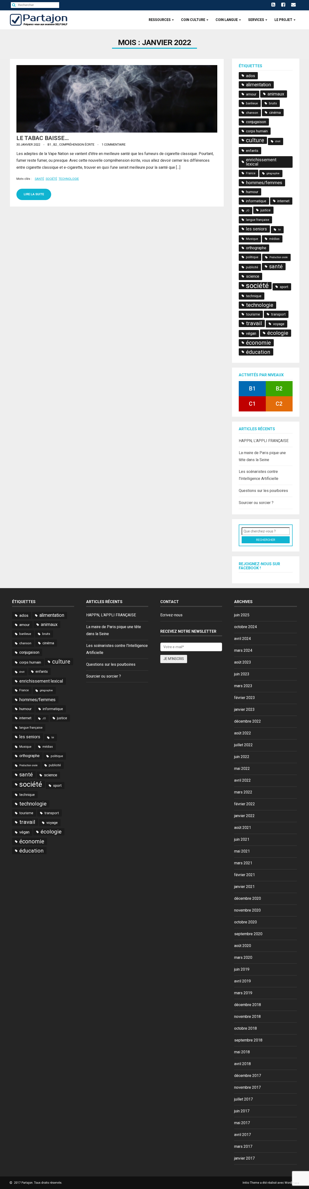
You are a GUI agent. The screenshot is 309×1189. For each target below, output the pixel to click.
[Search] (15, 5)
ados (250, 75)
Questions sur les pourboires (263, 490)
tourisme (253, 314)
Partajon (27, 1182)
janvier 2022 (244, 815)
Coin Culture (193, 20)
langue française (257, 220)
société (51, 179)
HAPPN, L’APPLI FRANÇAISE (263, 440)
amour (251, 94)
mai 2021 (242, 851)
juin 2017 (241, 1111)
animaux (275, 94)
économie (258, 342)
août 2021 (242, 827)
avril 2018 (242, 1063)
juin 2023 (241, 674)
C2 (279, 404)
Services (256, 20)
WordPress (292, 1182)
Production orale (278, 257)
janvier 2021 (244, 886)
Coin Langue (227, 20)
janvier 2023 (244, 709)
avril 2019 (242, 981)
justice (265, 210)
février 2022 (244, 804)
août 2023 (242, 662)
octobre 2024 (245, 627)
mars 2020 (243, 957)
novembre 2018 (247, 1016)
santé (39, 179)
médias (274, 239)
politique (252, 257)
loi (279, 229)
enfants (252, 150)
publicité (252, 267)
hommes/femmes (264, 182)
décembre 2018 (247, 1004)
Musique (252, 239)
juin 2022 (241, 756)
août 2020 (242, 945)
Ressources (160, 20)
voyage (278, 324)
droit (277, 141)
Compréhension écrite (76, 144)
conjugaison (256, 122)
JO (247, 210)
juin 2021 (241, 839)
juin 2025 (241, 615)
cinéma (275, 112)
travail (254, 323)
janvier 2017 (244, 1158)
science (252, 276)
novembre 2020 (247, 910)
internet (283, 201)
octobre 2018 (245, 1028)
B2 (55, 144)
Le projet (283, 20)
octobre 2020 (245, 922)
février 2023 (244, 697)
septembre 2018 (248, 1040)
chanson (252, 112)
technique (253, 296)
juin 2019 (241, 969)
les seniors (256, 229)
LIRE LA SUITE (34, 194)
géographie (273, 173)
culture (255, 140)
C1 (252, 404)
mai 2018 (242, 1052)
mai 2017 (242, 1123)
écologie (277, 333)
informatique (256, 201)
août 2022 (242, 733)
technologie (69, 179)
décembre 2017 (247, 1075)
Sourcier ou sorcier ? (256, 502)
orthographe (256, 248)
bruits (273, 103)
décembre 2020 (247, 898)
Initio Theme (251, 1182)
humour (252, 192)
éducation (258, 352)
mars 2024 (243, 650)
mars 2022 (243, 792)
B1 (49, 144)
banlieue (252, 103)
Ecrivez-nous (171, 615)
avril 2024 (242, 638)
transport (278, 314)
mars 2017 (243, 1146)
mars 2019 (243, 993)
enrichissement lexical (261, 162)
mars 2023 (243, 686)
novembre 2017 (247, 1087)
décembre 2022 (247, 721)
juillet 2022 (243, 745)
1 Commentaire (114, 144)
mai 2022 (242, 768)
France (250, 173)
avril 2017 (242, 1134)
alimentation (258, 84)
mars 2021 (243, 863)
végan (251, 333)
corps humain (257, 131)
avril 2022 (242, 780)
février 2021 (244, 875)
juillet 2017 (243, 1099)
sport (284, 287)
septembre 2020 (248, 934)
